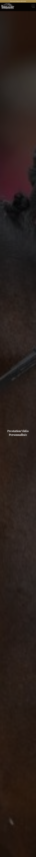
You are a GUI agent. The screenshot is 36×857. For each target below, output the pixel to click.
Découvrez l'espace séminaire (18, 1)
